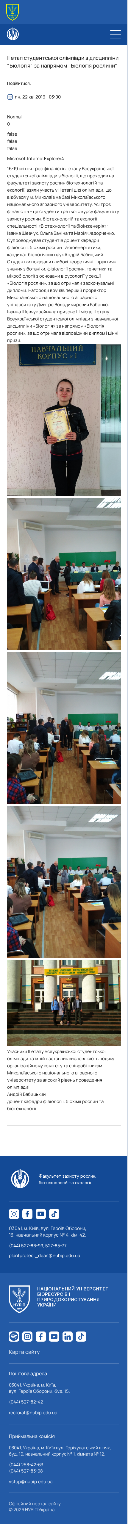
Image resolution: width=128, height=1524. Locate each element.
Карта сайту (24, 1351)
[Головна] (12, 12)
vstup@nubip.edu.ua (30, 1481)
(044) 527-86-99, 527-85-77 (38, 1246)
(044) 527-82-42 (26, 1402)
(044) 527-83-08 (26, 1471)
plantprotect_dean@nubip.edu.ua (44, 1255)
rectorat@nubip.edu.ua (33, 1412)
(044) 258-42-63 (26, 1465)
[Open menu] (115, 34)
